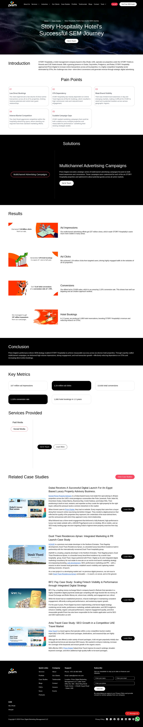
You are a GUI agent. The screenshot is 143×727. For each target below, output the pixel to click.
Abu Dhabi (11, 706)
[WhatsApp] (137, 719)
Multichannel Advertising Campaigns (30, 174)
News (40, 691)
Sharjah (11, 709)
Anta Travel (53, 631)
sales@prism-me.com (76, 675)
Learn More (60, 447)
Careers (55, 687)
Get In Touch (71, 41)
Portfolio (41, 675)
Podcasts (42, 695)
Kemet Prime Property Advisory (60, 496)
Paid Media (18, 422)
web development (74, 563)
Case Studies (56, 21)
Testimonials (56, 679)
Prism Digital (69, 509)
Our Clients (56, 675)
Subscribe (100, 689)
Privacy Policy (99, 719)
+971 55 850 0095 (76, 672)
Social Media (19, 429)
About (54, 672)
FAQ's (41, 687)
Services (41, 672)
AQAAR (52, 544)
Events (54, 691)
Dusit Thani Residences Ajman (64, 574)
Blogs (40, 683)
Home (46, 21)
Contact (54, 683)
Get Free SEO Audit (128, 4)
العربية (114, 4)
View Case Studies (125, 477)
